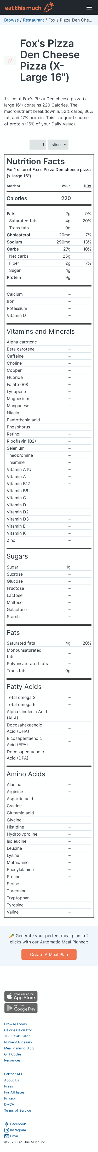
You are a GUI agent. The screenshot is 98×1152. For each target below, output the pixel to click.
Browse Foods (15, 1024)
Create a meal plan (49, 954)
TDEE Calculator (17, 1036)
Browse (11, 20)
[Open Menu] (89, 7)
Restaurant (33, 20)
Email (14, 1136)
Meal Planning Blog (19, 1048)
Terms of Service (17, 1110)
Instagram (18, 1130)
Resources (12, 1060)
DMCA (9, 1104)
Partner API (13, 1074)
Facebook (18, 1124)
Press (8, 1086)
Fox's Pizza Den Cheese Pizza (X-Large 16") (50, 60)
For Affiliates (14, 1092)
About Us (11, 1080)
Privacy (10, 1098)
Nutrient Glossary (18, 1042)
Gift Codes (12, 1054)
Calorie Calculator (18, 1030)
